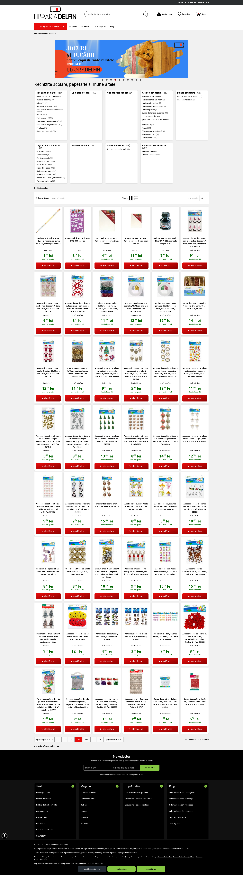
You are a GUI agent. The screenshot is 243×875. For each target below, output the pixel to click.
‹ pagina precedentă (44, 739)
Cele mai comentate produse (136, 792)
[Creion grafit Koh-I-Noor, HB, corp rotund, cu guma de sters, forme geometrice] (48, 233)
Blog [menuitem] (112, 26)
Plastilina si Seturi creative (49, 121)
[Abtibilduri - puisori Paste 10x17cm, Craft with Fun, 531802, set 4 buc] (136, 498)
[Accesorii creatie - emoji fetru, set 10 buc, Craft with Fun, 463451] (77, 629)
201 (100, 739)
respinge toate (121, 869)
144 (71, 739)
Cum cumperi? (42, 811)
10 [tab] (140, 79)
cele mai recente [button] (58, 198)
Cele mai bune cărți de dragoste (182, 792)
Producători (85, 817)
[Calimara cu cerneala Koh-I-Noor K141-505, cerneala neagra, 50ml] (165, 233)
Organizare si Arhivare (48, 146)
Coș (202, 13)
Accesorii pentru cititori (154, 146)
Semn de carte (150, 151)
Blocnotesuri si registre (153, 131)
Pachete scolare (83, 145)
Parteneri (84, 824)
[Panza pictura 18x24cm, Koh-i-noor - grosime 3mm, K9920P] (107, 233)
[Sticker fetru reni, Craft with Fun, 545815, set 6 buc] (107, 498)
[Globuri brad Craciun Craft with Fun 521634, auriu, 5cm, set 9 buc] (77, 563)
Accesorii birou (118, 145)
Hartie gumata (149, 138)
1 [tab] (102, 79)
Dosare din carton (46, 161)
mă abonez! (149, 767)
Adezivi (42, 103)
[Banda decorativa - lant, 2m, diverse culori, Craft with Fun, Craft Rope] (194, 694)
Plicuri (146, 128)
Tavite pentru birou (46, 181)
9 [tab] (136, 79)
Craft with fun (195, 250)
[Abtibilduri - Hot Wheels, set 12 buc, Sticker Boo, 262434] (107, 629)
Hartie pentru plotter (151, 103)
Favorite (186, 14)
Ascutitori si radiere (47, 106)
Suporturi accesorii (46, 131)
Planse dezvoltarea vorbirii (189, 96)
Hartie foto (148, 125)
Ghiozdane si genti (84, 93)
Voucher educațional (44, 830)
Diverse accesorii (151, 155)
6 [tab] (123, 79)
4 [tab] (115, 79)
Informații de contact (89, 792)
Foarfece (42, 128)
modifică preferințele (92, 869)
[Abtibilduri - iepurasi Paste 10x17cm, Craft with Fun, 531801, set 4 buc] (48, 563)
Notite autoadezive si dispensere (155, 120)
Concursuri (40, 824)
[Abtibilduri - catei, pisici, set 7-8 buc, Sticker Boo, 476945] (136, 629)
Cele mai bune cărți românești (181, 799)
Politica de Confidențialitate (183, 856)
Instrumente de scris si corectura (50, 111)
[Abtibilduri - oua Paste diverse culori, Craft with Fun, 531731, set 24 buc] (165, 563)
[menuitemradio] (136, 198)
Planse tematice (186, 100)
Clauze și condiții (43, 792)
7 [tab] (127, 79)
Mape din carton (44, 164)
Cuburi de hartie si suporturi (155, 113)
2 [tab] (106, 79)
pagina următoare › (114, 739)
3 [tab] (111, 79)
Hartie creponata (150, 134)
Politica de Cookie (182, 848)
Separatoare (43, 155)
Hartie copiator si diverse (49, 96)
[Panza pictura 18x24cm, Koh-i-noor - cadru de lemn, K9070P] (136, 233)
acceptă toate (151, 869)
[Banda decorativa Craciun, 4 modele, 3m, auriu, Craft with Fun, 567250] (194, 298)
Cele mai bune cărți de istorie (181, 811)
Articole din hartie (155, 93)
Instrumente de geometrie (49, 125)
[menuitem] (50, 26)
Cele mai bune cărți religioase (181, 805)
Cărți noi (84, 805)
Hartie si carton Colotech (153, 100)
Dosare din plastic (46, 174)
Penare (42, 115)
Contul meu (166, 14)
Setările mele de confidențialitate (138, 799)
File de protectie (45, 158)
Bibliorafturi (44, 151)
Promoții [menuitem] (85, 26)
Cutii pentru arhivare (46, 171)
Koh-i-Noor (48, 250)
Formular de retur (87, 799)
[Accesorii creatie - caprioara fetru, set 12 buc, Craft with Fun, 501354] (194, 563)
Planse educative (189, 93)
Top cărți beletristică (177, 817)
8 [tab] (132, 79)
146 (86, 739)
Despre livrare (41, 817)
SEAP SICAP (41, 836)
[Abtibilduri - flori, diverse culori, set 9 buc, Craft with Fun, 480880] (165, 629)
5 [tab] (119, 79)
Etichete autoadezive (152, 116)
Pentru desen (45, 118)
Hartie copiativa (149, 110)
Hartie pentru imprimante (154, 106)
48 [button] (202, 198)
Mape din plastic (46, 168)
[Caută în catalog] (145, 14)
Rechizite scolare (50, 93)
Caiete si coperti (45, 100)
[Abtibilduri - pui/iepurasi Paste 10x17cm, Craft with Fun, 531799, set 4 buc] (165, 498)
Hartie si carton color (153, 96)
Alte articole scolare (120, 93)
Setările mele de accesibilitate (137, 805)
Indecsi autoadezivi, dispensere (51, 178)
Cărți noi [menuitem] (73, 26)
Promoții (84, 811)
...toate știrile (174, 824)
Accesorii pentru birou (118, 149)
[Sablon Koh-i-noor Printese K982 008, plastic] (77, 233)
